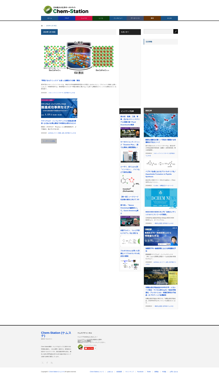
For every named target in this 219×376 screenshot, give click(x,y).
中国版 (164, 371)
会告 (63, 133)
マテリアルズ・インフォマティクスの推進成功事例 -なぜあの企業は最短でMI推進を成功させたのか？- (58, 122)
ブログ (67, 18)
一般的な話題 (158, 223)
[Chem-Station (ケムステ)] (66, 9)
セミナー (162, 262)
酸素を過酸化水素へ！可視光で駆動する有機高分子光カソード (161, 141)
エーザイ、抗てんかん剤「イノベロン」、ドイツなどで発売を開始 (130, 169)
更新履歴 (119, 371)
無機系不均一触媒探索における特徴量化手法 (161, 249)
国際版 (156, 371)
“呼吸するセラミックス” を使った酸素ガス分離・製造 (60, 80)
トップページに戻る (49, 141)
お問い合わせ (174, 371)
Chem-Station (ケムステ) (56, 334)
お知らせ (110, 371)
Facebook (140, 371)
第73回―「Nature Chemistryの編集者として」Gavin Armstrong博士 (129, 209)
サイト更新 (57, 133)
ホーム (49, 18)
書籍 (152, 18)
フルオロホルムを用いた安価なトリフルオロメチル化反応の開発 (130, 253)
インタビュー (118, 18)
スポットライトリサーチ (56, 93)
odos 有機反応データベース (164, 185)
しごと (101, 18)
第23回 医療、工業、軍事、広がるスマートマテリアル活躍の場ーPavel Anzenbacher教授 (130, 121)
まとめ (169, 18)
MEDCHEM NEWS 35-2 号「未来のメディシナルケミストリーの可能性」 (161, 213)
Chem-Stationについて (97, 371)
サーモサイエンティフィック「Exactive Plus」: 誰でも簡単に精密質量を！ (130, 144)
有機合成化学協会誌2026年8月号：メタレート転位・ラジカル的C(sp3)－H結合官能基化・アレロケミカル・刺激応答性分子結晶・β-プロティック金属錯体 (161, 291)
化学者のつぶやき (69, 93)
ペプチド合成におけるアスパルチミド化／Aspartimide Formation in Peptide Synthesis (161, 174)
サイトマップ (129, 371)
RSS (51, 362)
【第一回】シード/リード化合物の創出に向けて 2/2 (129, 198)
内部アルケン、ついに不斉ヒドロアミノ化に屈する (130, 231)
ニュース (84, 18)
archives (50, 133)
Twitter (149, 371)
